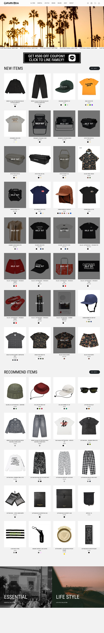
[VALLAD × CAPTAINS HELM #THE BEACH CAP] (40, 266)
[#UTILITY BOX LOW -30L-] (15, 159)
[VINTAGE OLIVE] (90, 444)
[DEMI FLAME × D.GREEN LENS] (89, 408)
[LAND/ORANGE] (68, 213)
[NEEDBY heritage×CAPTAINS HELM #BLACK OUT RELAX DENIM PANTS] (40, 86)
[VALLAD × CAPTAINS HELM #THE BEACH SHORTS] (15, 266)
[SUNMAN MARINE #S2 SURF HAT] (89, 303)
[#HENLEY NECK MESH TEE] (40, 340)
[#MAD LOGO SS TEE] (89, 86)
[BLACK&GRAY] (15, 517)
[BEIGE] (63, 105)
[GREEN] (65, 105)
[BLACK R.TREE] (38, 481)
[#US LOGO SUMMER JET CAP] (64, 390)
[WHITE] (38, 213)
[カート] (99, 3)
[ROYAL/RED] (70, 213)
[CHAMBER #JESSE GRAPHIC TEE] (15, 230)
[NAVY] (40, 213)
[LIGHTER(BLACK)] (38, 552)
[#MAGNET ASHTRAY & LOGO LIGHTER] (40, 534)
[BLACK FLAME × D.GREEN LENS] (86, 408)
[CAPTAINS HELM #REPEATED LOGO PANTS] (64, 463)
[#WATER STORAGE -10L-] (15, 195)
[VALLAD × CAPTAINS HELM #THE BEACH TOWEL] (89, 266)
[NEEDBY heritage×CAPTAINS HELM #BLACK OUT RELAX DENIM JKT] (15, 86)
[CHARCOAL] (15, 249)
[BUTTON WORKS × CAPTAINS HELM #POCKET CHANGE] (64, 534)
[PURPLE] (92, 105)
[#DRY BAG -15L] (89, 498)
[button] (39, 3)
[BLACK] (15, 106)
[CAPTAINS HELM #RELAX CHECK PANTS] (89, 463)
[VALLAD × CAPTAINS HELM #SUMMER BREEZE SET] (64, 303)
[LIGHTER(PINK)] (40, 552)
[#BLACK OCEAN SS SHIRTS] (64, 340)
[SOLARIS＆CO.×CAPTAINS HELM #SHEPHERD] (15, 390)
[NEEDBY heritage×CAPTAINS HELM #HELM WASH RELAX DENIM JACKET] (15, 426)
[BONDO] (66, 213)
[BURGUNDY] (67, 105)
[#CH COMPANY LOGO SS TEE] (40, 195)
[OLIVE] (90, 177)
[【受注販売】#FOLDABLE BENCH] (64, 123)
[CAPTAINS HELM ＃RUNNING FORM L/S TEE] (15, 463)
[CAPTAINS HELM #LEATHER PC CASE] (64, 498)
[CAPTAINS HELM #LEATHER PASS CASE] (40, 498)
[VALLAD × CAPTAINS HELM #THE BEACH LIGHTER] (40, 303)
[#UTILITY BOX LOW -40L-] (40, 159)
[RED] (16, 286)
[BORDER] (14, 552)
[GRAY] (14, 142)
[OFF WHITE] (13, 249)
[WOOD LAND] (43, 358)
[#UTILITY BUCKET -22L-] (64, 159)
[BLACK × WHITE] (87, 481)
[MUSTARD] (87, 105)
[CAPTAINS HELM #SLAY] (89, 390)
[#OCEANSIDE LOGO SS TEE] (15, 123)
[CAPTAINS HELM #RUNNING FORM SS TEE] (89, 426)
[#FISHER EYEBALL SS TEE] (89, 195)
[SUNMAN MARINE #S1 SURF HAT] (64, 195)
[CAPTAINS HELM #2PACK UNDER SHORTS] (15, 498)
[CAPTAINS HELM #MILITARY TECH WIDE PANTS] (40, 463)
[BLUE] (15, 360)
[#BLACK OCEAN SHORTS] (89, 340)
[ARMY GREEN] (16, 408)
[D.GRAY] (64, 408)
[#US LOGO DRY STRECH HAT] (40, 390)
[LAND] (86, 321)
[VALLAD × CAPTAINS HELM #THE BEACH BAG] (64, 266)
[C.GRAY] (85, 105)
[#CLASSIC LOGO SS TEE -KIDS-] (64, 230)
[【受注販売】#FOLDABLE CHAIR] (40, 123)
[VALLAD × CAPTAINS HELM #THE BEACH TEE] (89, 230)
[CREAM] (16, 142)
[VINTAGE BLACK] (87, 444)
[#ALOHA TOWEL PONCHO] (89, 159)
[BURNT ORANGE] (62, 213)
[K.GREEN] (66, 408)
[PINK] (17, 360)
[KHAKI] (40, 358)
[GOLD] (64, 554)
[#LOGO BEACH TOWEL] (15, 534)
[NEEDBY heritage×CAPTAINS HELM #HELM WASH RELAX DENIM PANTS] (40, 426)
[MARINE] (60, 213)
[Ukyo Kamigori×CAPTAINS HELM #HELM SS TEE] (64, 426)
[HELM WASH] (15, 445)
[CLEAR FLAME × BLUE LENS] (91, 408)
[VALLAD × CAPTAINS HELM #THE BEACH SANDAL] (15, 303)
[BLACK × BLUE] (90, 481)
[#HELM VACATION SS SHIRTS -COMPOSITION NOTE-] (15, 340)
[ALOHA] (87, 177)
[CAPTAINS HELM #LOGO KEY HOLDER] (89, 534)
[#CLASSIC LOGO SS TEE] (40, 230)
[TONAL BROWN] (64, 213)
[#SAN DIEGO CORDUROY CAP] (64, 86)
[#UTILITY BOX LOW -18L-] (89, 123)
